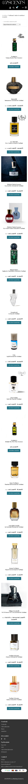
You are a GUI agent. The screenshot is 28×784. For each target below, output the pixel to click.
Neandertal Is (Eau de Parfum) (14, 313)
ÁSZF (2, 747)
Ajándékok (3, 731)
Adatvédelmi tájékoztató (7, 749)
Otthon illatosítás (5, 726)
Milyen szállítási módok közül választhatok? (11, 766)
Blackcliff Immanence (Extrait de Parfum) (14, 99)
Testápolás (3, 724)
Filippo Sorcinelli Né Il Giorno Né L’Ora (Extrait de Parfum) (14, 611)
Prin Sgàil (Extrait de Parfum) (14, 355)
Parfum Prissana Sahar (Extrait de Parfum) (14, 698)
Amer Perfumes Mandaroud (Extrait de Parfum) (14, 483)
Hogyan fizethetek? (6, 764)
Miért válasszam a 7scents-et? (8, 762)
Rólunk (3, 759)
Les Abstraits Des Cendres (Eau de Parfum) (14, 142)
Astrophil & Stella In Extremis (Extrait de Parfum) (14, 526)
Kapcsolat (3, 745)
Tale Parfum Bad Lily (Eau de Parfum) (14, 398)
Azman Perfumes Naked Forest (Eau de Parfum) (14, 568)
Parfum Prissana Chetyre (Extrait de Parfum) (14, 656)
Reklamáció (4, 752)
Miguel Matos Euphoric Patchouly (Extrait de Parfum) (14, 270)
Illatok (2, 729)
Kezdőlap (4, 15)
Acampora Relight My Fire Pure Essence (14, 441)
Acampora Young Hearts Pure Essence (14, 57)
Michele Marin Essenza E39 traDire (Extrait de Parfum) (14, 185)
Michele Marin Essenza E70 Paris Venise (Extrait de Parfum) (14, 227)
